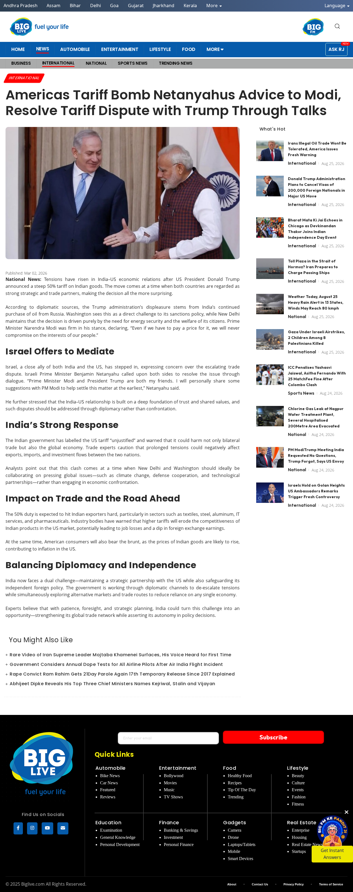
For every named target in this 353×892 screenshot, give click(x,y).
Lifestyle (298, 767)
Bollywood (173, 775)
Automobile (110, 767)
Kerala (190, 5)
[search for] (337, 26)
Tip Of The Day (242, 789)
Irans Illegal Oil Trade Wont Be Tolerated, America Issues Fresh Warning (317, 149)
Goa (114, 5)
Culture (298, 782)
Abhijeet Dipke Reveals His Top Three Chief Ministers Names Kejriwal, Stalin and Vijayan (112, 683)
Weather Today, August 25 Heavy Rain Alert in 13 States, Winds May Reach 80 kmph (315, 302)
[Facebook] (18, 828)
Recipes (235, 782)
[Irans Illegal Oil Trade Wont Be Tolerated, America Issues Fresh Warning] (270, 150)
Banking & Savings (181, 830)
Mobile (234, 851)
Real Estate (302, 822)
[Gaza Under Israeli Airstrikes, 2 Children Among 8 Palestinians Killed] (270, 339)
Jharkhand (163, 5)
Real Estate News (307, 844)
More (212, 5)
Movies (170, 782)
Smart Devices (240, 858)
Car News (109, 782)
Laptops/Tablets (241, 844)
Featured (107, 789)
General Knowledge (117, 837)
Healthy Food (240, 775)
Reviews (107, 797)
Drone (233, 837)
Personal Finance (179, 844)
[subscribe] (62, 828)
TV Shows (173, 797)
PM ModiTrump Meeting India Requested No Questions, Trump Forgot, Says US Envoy (316, 455)
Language (335, 5)
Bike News (110, 775)
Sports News (301, 392)
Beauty (298, 775)
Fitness (298, 804)
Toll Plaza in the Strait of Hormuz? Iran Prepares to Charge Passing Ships (313, 267)
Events (298, 789)
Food (229, 767)
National (297, 316)
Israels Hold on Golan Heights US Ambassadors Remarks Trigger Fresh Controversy (316, 490)
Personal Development (120, 844)
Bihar (75, 5)
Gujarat (136, 5)
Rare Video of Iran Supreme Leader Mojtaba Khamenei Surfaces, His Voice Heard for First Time (120, 655)
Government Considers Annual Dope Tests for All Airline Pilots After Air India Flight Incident (116, 664)
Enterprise (300, 830)
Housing (299, 837)
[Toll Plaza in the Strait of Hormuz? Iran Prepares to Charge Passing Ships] (270, 268)
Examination (111, 830)
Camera (234, 830)
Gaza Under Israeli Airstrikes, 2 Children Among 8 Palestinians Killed (316, 337)
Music (169, 789)
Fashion (299, 797)
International (24, 78)
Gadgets (234, 822)
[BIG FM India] (313, 27)
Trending (236, 797)
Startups (299, 851)
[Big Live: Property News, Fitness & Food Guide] (40, 26)
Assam (53, 5)
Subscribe (273, 737)
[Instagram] (32, 828)
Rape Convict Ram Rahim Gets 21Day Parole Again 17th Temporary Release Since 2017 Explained (122, 674)
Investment (173, 837)
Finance (169, 822)
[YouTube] (47, 828)
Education (108, 822)
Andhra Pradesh (21, 5)
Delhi (95, 5)
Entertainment (178, 767)
